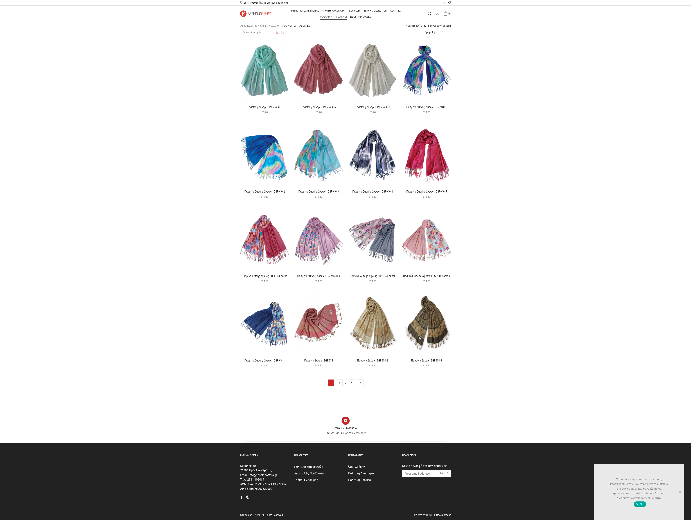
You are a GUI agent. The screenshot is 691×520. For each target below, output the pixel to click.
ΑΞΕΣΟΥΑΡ (275, 25)
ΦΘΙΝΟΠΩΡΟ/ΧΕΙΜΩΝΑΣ (305, 10)
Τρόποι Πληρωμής (306, 480)
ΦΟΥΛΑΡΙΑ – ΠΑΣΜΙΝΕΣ (333, 16)
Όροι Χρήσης (356, 466)
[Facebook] (445, 2)
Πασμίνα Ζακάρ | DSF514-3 (426, 360)
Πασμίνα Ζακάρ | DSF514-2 (372, 360)
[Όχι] (679, 492)
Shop (263, 25)
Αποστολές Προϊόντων (309, 473)
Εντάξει (640, 504)
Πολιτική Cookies (359, 480)
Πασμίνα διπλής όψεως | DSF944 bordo (264, 276)
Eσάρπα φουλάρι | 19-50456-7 (372, 107)
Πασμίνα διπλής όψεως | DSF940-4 (372, 191)
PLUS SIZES (354, 10)
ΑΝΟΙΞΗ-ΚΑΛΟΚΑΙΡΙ (333, 10)
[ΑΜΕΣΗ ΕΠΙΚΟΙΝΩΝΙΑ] (346, 421)
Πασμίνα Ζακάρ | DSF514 (318, 360)
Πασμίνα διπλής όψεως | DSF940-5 (426, 191)
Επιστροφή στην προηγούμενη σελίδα (429, 25)
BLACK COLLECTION (375, 10)
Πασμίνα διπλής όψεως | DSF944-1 (264, 360)
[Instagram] (449, 2)
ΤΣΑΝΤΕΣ (395, 10)
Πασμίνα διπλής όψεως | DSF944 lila (318, 276)
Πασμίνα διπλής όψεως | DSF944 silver (372, 276)
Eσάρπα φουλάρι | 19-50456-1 (264, 107)
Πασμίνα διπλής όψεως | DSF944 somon (426, 276)
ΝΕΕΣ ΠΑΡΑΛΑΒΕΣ (360, 16)
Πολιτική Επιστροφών (308, 466)
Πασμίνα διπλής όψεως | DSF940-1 (426, 107)
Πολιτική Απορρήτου (361, 473)
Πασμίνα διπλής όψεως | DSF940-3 (318, 191)
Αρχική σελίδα (248, 25)
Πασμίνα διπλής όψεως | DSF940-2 (264, 191)
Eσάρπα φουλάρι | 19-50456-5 (318, 107)
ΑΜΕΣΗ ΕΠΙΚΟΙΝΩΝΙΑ (346, 427)
